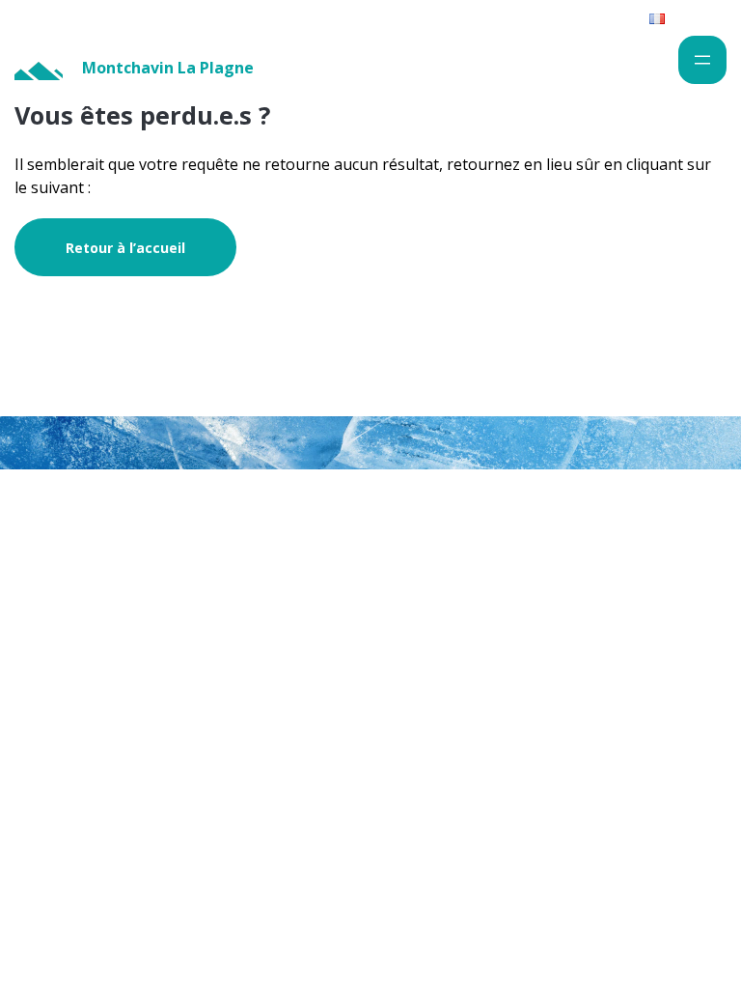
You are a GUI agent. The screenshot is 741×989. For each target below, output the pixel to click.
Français (691, 17)
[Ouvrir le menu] (702, 60)
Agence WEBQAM (663, 579)
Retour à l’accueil (125, 248)
